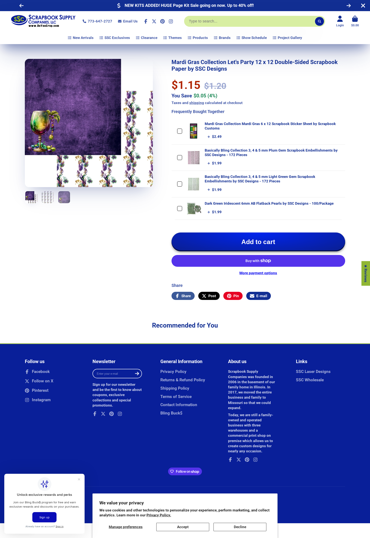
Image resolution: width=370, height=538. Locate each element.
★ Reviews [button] (366, 273)
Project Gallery (290, 38)
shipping (196, 103)
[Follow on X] (154, 21)
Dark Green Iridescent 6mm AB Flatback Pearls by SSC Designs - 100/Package (269, 203)
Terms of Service (176, 396)
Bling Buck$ (171, 413)
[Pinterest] (162, 21)
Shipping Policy (174, 388)
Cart (355, 21)
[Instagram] (171, 21)
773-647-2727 (100, 21)
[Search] (319, 21)
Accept (183, 527)
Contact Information (178, 404)
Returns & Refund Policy (182, 379)
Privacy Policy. (158, 515)
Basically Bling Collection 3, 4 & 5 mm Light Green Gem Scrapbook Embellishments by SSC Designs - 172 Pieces (260, 178)
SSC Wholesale (310, 379)
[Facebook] (145, 21)
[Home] (43, 21)
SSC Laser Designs (313, 371)
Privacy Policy (173, 371)
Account (340, 21)
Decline (240, 527)
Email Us (130, 21)
